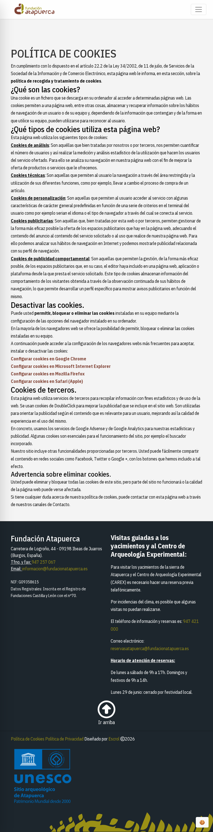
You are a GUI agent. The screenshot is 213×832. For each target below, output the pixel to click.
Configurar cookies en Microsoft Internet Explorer (61, 366)
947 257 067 (44, 562)
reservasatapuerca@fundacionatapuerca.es (150, 648)
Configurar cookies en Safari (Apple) (47, 381)
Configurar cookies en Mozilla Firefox (48, 374)
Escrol (114, 739)
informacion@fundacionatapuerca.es (55, 568)
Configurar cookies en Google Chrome (48, 358)
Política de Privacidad (64, 739)
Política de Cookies (27, 739)
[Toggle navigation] (198, 9)
